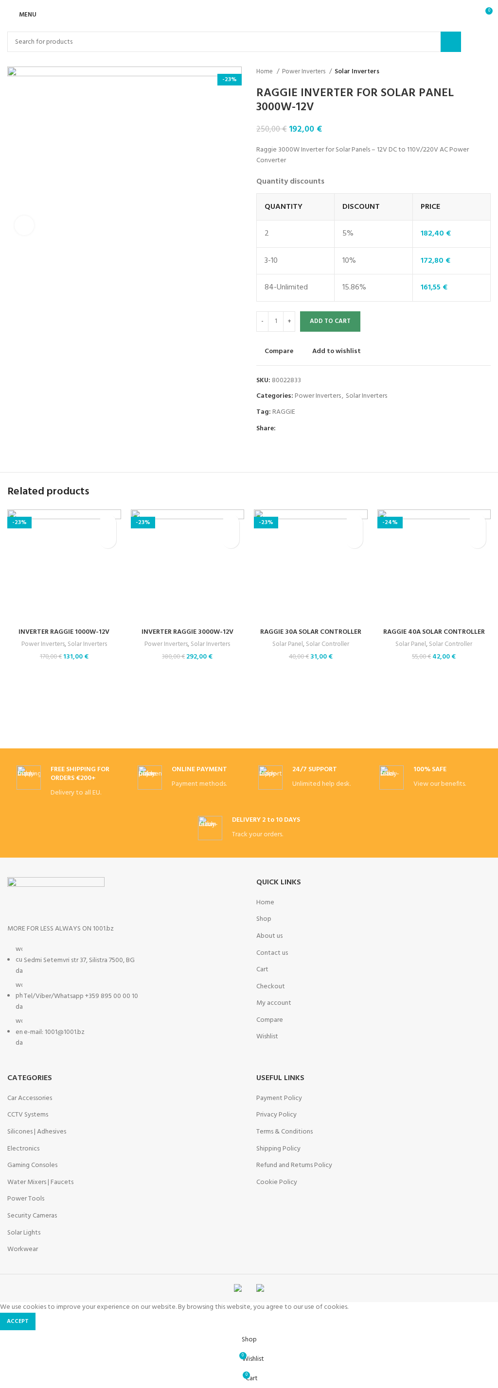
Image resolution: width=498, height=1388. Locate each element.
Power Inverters (304, 72)
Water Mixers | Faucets (40, 1182)
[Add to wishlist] (107, 522)
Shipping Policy (278, 1149)
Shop (263, 919)
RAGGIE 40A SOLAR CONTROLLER (434, 632)
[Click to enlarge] (24, 225)
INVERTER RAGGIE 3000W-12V (187, 632)
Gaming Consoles (32, 1165)
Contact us (272, 953)
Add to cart (330, 321)
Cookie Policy (276, 1182)
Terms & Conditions (284, 1132)
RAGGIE (283, 412)
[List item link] (124, 1001)
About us (269, 936)
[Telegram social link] (328, 429)
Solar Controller (327, 644)
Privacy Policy (276, 1115)
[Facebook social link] (283, 429)
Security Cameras (32, 1216)
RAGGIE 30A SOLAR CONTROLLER (310, 632)
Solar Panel (287, 644)
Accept (18, 1321)
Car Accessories (29, 1098)
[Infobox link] (68, 782)
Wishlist (267, 1037)
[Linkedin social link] (317, 429)
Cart (262, 970)
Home (265, 72)
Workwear (22, 1249)
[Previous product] (466, 72)
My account (273, 1003)
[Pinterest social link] (306, 429)
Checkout (270, 987)
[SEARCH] (451, 42)
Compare (269, 1020)
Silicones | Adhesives (36, 1132)
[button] (107, 539)
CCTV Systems (27, 1115)
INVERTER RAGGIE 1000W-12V (63, 632)
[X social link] (295, 429)
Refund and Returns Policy (294, 1165)
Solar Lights (23, 1233)
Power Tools (25, 1199)
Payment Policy (279, 1098)
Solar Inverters (357, 72)
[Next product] (486, 72)
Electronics (23, 1149)
